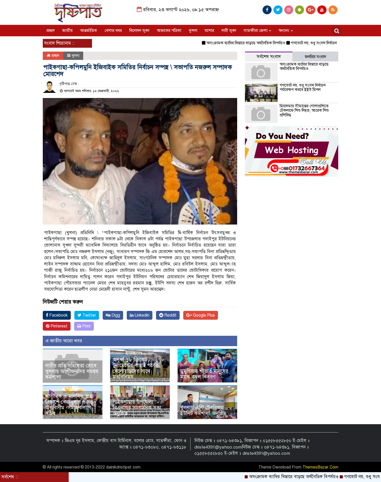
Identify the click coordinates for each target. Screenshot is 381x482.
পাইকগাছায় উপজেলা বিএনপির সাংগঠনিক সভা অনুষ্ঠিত (137, 408)
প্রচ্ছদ (50, 30)
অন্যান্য (284, 30)
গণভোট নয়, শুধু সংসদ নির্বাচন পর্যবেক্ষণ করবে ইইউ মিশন (319, 43)
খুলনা (193, 30)
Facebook (58, 315)
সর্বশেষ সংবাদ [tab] (269, 56)
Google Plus (203, 315)
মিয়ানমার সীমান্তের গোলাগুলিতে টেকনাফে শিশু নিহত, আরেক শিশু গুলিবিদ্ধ (304, 110)
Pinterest (58, 326)
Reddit (170, 315)
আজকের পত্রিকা (169, 30)
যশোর (209, 30)
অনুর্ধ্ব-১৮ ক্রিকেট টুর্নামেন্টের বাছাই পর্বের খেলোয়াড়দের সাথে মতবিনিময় (135, 368)
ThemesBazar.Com (320, 467)
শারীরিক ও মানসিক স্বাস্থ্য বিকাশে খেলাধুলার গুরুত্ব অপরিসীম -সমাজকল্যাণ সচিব (69, 405)
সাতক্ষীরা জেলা (256, 30)
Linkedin (141, 315)
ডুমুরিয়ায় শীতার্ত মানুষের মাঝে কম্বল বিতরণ (204, 374)
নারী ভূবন (229, 30)
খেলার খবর (113, 30)
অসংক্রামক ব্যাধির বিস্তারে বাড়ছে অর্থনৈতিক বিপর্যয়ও (230, 43)
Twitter (88, 315)
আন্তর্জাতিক (88, 30)
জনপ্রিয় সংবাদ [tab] (315, 56)
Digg (115, 315)
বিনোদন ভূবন (139, 30)
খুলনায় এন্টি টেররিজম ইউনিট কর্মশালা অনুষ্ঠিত (203, 410)
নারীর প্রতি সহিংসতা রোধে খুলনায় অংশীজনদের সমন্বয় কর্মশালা (71, 371)
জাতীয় (67, 30)
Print (86, 326)
